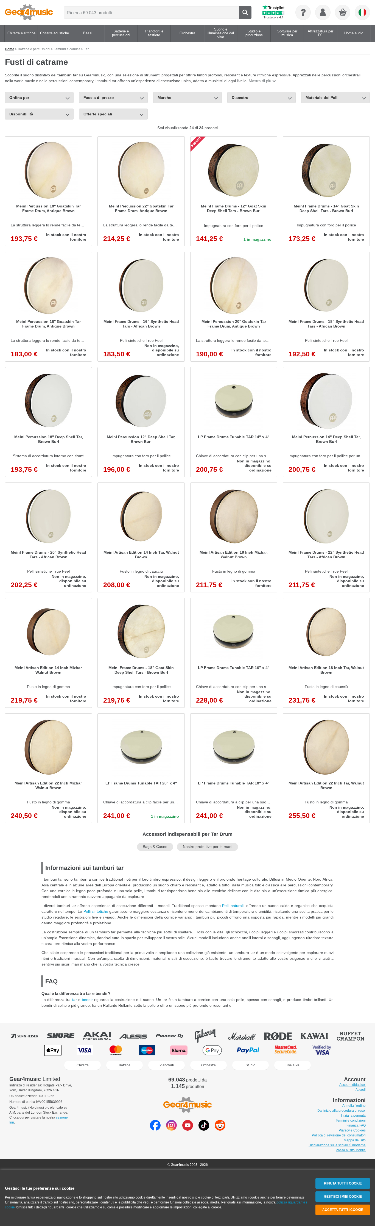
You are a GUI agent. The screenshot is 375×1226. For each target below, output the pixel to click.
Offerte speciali (97, 114)
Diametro (240, 97)
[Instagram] (171, 1129)
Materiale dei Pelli (322, 97)
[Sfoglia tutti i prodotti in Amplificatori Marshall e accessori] (246, 1036)
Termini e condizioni (351, 1120)
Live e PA (293, 1065)
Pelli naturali (233, 905)
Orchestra (208, 1065)
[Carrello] (343, 12)
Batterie (124, 1065)
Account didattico (352, 1085)
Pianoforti (166, 1065)
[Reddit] (220, 1129)
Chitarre (83, 1065)
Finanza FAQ (356, 1125)
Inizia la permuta (353, 1115)
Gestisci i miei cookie (343, 1197)
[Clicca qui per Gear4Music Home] (29, 12)
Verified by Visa (321, 1050)
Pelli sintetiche (95, 911)
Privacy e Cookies (352, 1130)
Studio (250, 1065)
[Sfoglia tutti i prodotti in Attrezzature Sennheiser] (28, 1036)
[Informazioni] (303, 12)
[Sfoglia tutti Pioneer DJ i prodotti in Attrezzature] (173, 1036)
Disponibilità (21, 114)
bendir (87, 999)
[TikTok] (203, 1129)
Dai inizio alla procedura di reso (341, 1111)
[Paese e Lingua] (362, 12)
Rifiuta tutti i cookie (343, 1183)
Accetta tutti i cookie (342, 1210)
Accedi (361, 1090)
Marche (164, 97)
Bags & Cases (155, 847)
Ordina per (19, 97)
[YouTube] (187, 1129)
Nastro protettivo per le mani (207, 847)
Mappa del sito (355, 1140)
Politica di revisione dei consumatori (339, 1135)
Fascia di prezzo (98, 97)
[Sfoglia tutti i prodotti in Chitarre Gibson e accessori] (209, 1036)
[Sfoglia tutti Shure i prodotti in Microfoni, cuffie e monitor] (64, 1036)
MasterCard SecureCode (286, 1050)
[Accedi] (322, 12)
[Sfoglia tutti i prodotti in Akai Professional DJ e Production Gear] (101, 1036)
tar (74, 999)
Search (245, 12)
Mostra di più (260, 81)
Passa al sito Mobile (351, 1150)
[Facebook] (155, 1129)
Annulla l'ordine (354, 1106)
